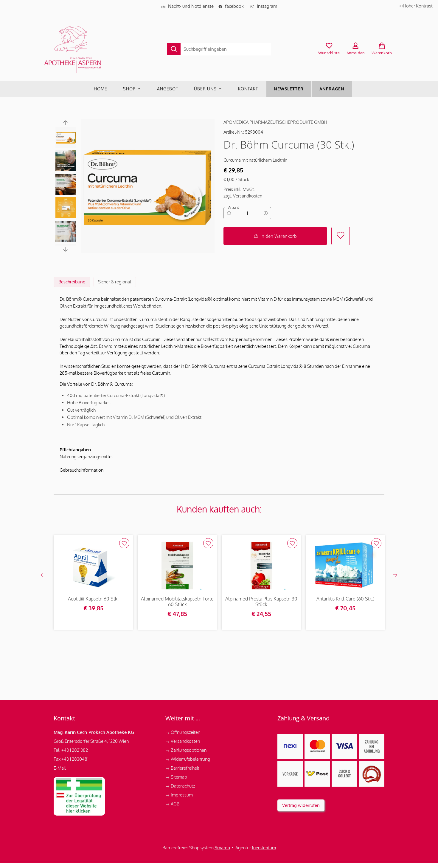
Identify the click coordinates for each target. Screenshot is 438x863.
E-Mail (60, 768)
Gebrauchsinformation (81, 470)
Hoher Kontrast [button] (418, 6)
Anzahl (233, 207)
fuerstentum (264, 847)
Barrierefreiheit (182, 768)
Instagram (263, 6)
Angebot (167, 88)
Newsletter (289, 88)
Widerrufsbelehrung (188, 759)
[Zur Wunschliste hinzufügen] (340, 236)
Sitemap (176, 777)
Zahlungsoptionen (186, 750)
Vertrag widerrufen (301, 805)
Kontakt (248, 88)
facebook (232, 6)
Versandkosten (183, 741)
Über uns (206, 88)
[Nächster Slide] (66, 249)
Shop (130, 88)
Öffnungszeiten (182, 732)
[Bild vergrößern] (148, 186)
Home (100, 88)
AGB (172, 804)
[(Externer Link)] (79, 796)
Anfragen (331, 88)
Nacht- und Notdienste (187, 6)
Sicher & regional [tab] (114, 282)
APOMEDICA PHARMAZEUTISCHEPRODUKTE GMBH (275, 122)
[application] (275, 236)
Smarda (222, 847)
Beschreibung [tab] (72, 282)
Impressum (179, 795)
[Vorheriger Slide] (66, 122)
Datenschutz (180, 786)
